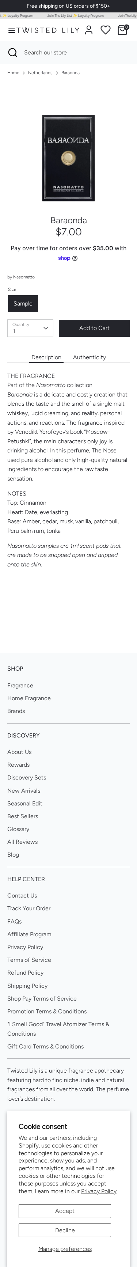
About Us (19, 751)
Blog (13, 854)
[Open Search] (12, 52)
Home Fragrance (29, 698)
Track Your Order (28, 908)
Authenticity (89, 357)
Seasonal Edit (24, 803)
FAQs (14, 921)
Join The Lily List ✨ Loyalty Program (73, 16)
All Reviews (22, 841)
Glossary (18, 829)
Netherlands (40, 72)
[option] (68, 143)
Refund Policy (25, 972)
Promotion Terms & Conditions (47, 1011)
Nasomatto (24, 277)
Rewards (18, 764)
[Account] (88, 27)
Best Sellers (22, 816)
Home (13, 72)
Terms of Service (29, 959)
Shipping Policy (27, 985)
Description (46, 357)
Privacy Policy (99, 1191)
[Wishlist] (105, 30)
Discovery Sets (26, 777)
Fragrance (20, 685)
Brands (16, 711)
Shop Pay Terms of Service (42, 998)
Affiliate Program (29, 934)
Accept (65, 1210)
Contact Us (22, 895)
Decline (65, 1230)
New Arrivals (23, 790)
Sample (23, 303)
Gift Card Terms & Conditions (45, 1046)
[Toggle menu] (8, 30)
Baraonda (70, 72)
